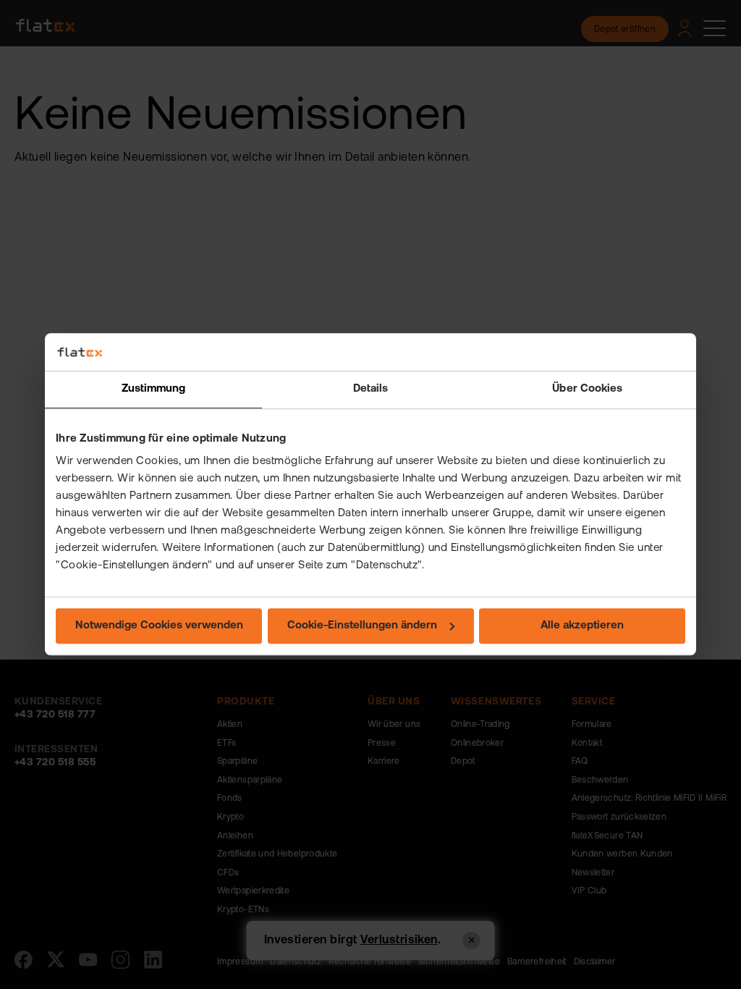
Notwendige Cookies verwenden (159, 626)
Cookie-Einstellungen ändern (362, 626)
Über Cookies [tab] (587, 389)
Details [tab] (371, 389)
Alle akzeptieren (582, 626)
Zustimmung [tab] (154, 389)
